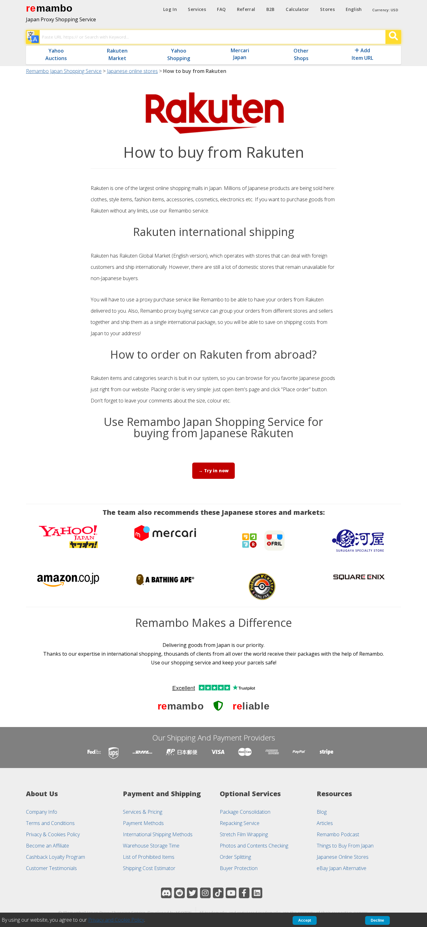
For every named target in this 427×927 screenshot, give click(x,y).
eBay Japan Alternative (341, 868)
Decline (377, 920)
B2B (270, 9)
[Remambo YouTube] (231, 893)
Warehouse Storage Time (151, 845)
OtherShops (301, 54)
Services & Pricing (142, 811)
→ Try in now (213, 471)
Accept (304, 920)
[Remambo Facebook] (244, 893)
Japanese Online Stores (343, 856)
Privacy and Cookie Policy (116, 919)
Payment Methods (143, 823)
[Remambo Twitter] (192, 893)
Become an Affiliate (47, 845)
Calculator (297, 9)
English (354, 9)
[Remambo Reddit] (179, 893)
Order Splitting (235, 856)
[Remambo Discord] (166, 893)
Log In (170, 9)
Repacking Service (239, 823)
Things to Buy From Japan (345, 845)
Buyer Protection (239, 868)
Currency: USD (385, 9)
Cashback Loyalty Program (55, 856)
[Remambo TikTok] (218, 893)
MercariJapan (240, 54)
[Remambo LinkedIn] (257, 893)
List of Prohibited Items (148, 856)
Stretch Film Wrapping (244, 834)
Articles (325, 823)
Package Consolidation (245, 811)
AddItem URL (362, 54)
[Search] (393, 37)
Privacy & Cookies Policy (53, 834)
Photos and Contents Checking (254, 845)
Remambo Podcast (338, 834)
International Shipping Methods (158, 834)
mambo (54, 8)
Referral (246, 9)
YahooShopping (178, 54)
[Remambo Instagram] (205, 893)
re (31, 8)
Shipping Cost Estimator (149, 868)
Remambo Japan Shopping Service (64, 71)
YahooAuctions (56, 54)
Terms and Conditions (50, 823)
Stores (327, 9)
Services (197, 9)
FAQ (221, 9)
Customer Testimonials (51, 868)
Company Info (41, 811)
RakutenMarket (117, 54)
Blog (322, 811)
